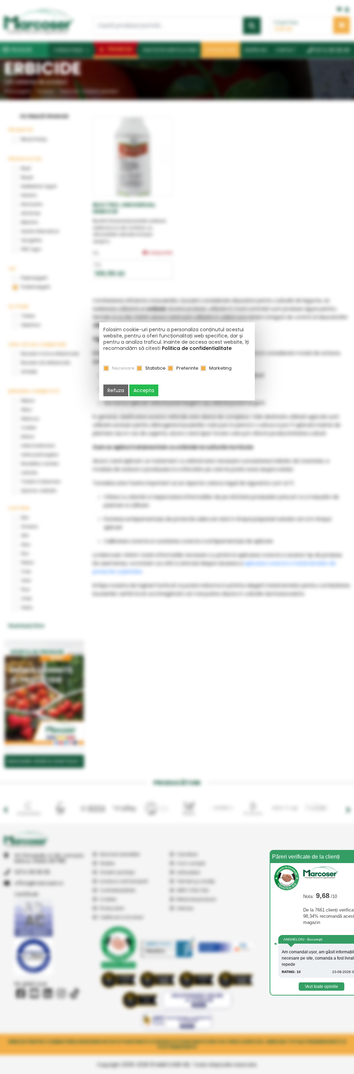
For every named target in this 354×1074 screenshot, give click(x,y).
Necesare (123, 368)
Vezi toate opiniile (321, 986)
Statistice (155, 368)
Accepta (143, 390)
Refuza (116, 390)
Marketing (220, 368)
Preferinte (187, 368)
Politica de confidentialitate (197, 348)
